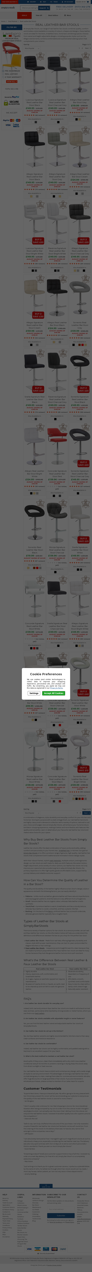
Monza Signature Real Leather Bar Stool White (35, 779)
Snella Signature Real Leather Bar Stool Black (35, 399)
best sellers (39, 1013)
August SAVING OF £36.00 (80, 109)
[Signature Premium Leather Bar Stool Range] (11, 58)
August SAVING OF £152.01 (34, 334)
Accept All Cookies (53, 693)
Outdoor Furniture (23, 1223)
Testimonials (36, 1219)
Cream (79, 119)
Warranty (6, 1216)
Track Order (6, 1221)
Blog (34, 1221)
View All (39, 15)
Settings (34, 693)
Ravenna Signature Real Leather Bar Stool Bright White (57, 251)
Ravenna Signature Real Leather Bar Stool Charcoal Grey (57, 399)
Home (3, 21)
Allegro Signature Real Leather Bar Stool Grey (57, 177)
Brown (79, 345)
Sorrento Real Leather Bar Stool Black (34, 550)
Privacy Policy (7, 1228)
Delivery (33, 2)
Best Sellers (53, 15)
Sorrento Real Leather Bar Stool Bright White (80, 779)
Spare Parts (21, 1237)
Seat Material (12, 21)
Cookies (5, 1230)
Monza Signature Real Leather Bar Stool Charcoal (57, 550)
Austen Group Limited (54, 1265)
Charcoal (36, 122)
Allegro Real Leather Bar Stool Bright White (34, 474)
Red (82, 345)
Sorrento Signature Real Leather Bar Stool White (80, 703)
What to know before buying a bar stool (22, 1207)
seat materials (55, 861)
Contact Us (6, 1212)
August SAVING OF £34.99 (57, 483)
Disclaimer (6, 1237)
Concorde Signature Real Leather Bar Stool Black (57, 779)
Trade (55, 2)
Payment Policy (8, 1219)
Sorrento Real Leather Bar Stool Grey (80, 325)
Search (42, 8)
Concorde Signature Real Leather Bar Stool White (34, 626)
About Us (6, 1198)
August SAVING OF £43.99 (80, 183)
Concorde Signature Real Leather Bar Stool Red (57, 474)
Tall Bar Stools (22, 1225)
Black (58, 122)
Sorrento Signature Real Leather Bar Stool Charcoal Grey (80, 474)
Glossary (35, 1203)
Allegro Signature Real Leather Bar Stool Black (34, 177)
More (68, 15)
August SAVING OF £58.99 (80, 334)
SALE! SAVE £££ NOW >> (9, 2)
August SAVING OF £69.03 (34, 709)
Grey (37, 196)
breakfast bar (64, 851)
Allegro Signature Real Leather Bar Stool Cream (34, 325)
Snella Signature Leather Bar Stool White (80, 550)
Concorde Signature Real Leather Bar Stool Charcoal (57, 703)
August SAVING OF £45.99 (80, 788)
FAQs (4, 1234)
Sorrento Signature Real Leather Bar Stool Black (80, 399)
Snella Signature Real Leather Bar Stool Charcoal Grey (57, 626)
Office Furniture (22, 1221)
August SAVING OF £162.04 (34, 111)
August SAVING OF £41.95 (34, 558)
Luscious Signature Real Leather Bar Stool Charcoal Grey (57, 102)
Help (44, 2)
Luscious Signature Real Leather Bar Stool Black (34, 102)
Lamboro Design (38, 1200)
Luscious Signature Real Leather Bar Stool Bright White (34, 251)
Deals (24, 15)
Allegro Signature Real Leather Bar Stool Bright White (80, 626)
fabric (50, 911)
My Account (68, 2)
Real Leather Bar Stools (28, 21)
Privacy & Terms (56, 688)
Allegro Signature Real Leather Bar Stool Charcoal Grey (80, 251)
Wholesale (36, 1198)
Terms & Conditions (56, 1222)
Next (87, 48)
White (33, 122)
